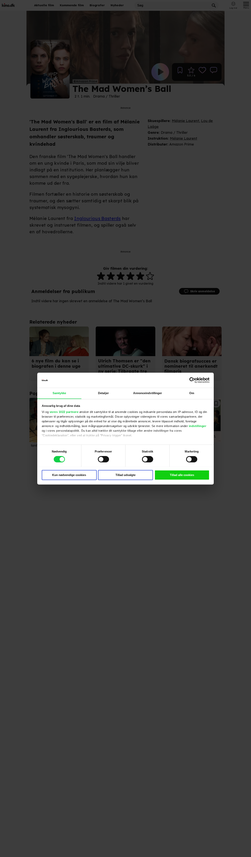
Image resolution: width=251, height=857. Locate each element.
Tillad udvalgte (125, 475)
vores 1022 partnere (64, 412)
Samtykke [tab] (59, 393)
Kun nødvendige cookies (69, 475)
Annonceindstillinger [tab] (147, 393)
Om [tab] (191, 393)
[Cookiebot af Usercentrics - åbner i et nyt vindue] (192, 380)
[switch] (103, 459)
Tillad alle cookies (182, 475)
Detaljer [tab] (103, 393)
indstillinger (197, 426)
